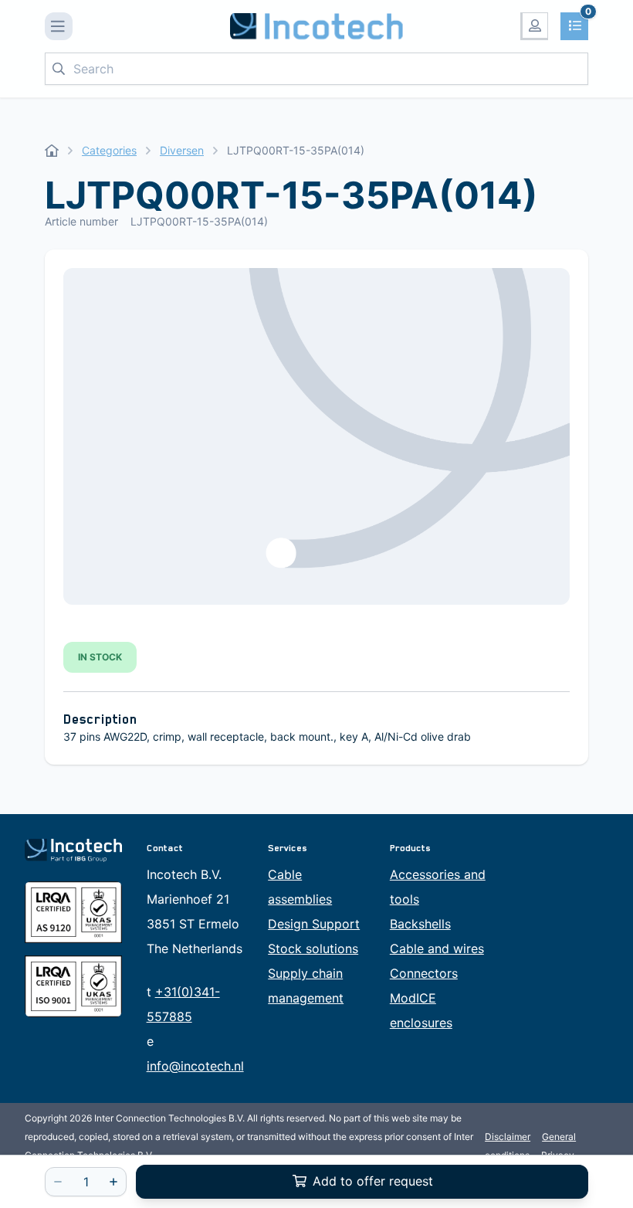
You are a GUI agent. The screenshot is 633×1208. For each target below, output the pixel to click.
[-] (58, 1182)
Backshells (420, 923)
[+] (113, 1182)
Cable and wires (437, 948)
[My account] (534, 26)
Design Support (314, 923)
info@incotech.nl (195, 1066)
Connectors (424, 973)
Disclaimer (507, 1136)
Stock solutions (313, 948)
